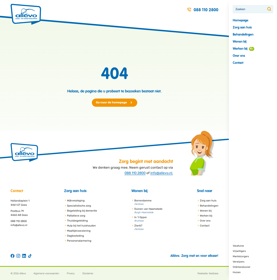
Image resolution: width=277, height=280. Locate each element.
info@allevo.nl (19, 225)
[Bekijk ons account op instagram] (18, 256)
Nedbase (213, 273)
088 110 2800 (135, 173)
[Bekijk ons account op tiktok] (30, 256)
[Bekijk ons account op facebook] (12, 256)
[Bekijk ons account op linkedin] (24, 256)
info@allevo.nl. (161, 173)
